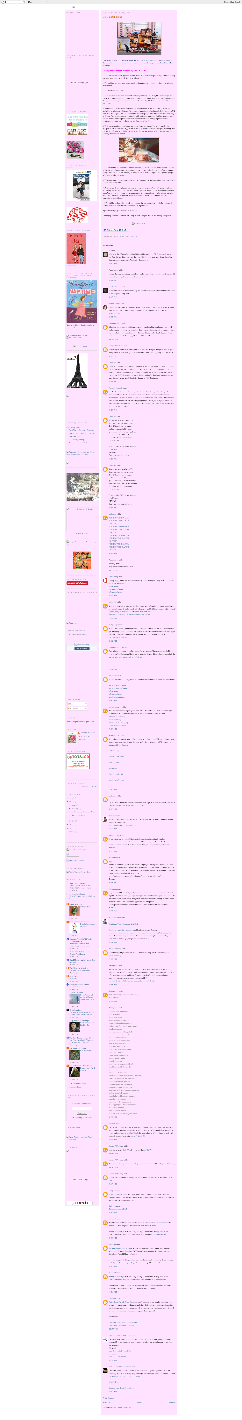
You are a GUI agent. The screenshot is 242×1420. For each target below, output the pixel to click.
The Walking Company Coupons (81, 430)
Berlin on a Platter (76, 951)
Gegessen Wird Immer (77, 954)
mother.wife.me (114, 303)
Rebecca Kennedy (116, 388)
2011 (71, 828)
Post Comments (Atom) (122, 1407)
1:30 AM (113, 809)
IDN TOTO (113, 523)
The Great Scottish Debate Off (79, 970)
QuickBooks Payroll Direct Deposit (122, 1302)
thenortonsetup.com (116, 647)
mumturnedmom (115, 323)
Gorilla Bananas (115, 286)
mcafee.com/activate (120, 637)
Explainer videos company (119, 932)
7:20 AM (113, 1391)
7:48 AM (113, 1292)
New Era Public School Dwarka (120, 1335)
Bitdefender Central (116, 756)
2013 (71, 821)
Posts (72, 704)
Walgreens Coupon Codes (78, 442)
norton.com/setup (116, 589)
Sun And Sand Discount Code (120, 1366)
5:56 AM (113, 828)
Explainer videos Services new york (122, 930)
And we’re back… (75, 987)
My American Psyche (77, 1048)
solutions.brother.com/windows (157, 1222)
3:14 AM (113, 1139)
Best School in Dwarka (117, 1356)
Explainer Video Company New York (123, 924)
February (75, 808)
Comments (74, 708)
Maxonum (113, 857)
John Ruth (113, 1244)
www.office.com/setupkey (118, 722)
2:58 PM (113, 280)
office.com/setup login (117, 725)
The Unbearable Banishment (80, 1065)
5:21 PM (113, 882)
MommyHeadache (88, 732)
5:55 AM (113, 1212)
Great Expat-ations (112, 16)
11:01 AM (113, 570)
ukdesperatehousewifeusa (79, 984)
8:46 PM (113, 410)
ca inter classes (114, 997)
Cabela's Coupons (75, 436)
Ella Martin (113, 815)
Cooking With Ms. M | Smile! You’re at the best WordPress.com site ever (80, 941)
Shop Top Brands (73, 427)
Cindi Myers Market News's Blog (82, 960)
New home (73, 978)
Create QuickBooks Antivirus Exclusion (124, 1322)
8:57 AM (113, 669)
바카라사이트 (139, 1136)
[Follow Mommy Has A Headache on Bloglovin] (77, 387)
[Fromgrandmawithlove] (82, 568)
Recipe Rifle (74, 976)
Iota (110, 250)
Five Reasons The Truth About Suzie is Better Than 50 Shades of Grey (81, 1013)
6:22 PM (113, 911)
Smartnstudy (113, 991)
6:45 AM (113, 789)
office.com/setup (115, 592)
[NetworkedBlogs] (82, 644)
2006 (71, 832)
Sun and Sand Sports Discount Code (125, 1376)
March (74, 805)
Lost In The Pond (76, 992)
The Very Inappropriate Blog (81, 1037)
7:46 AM (113, 1266)
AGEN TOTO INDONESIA (119, 518)
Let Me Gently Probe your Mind (83, 811)
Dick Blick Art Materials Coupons (82, 433)
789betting (170, 1163)
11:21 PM (113, 339)
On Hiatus (72, 962)
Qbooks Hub (113, 1298)
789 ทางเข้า (147, 1150)
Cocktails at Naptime (77, 1083)
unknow (112, 1123)
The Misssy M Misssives (78, 968)
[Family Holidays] (78, 776)
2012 (71, 824)
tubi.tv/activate (115, 981)
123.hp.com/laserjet (117, 1231)
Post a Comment (109, 1398)
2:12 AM (113, 959)
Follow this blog (82, 648)
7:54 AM (113, 1001)
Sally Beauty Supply (76, 439)
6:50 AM (113, 700)
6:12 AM (113, 618)
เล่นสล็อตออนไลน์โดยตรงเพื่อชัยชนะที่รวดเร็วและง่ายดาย (80, 886)
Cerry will (113, 1190)
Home (139, 1402)
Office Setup (113, 576)
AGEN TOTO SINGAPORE (119, 520)
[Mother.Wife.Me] (139, 223)
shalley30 (112, 602)
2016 (71, 798)
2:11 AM (113, 942)
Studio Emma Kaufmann (79, 921)
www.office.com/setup (117, 614)
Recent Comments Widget (78, 634)
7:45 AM (113, 984)
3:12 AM (113, 641)
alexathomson (114, 835)
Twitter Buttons (82, 533)
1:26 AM (113, 553)
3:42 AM (113, 263)
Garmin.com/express (116, 780)
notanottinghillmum (77, 893)
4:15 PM (113, 297)
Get (69, 634)
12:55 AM (113, 1329)
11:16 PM (113, 1153)
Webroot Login (114, 735)
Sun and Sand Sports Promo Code (121, 1388)
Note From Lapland (77, 883)
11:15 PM (113, 1167)
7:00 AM (113, 851)
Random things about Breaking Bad (87, 1024)
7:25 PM (113, 381)
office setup (113, 586)
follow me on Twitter (89, 786)
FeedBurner (87, 1117)
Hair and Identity (85, 1050)
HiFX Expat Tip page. (145, 60)
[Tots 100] (78, 768)
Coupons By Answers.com (77, 422)
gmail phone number (117, 697)
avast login (113, 768)
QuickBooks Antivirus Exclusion (121, 1325)
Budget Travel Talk (116, 345)
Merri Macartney (115, 917)
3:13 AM (113, 1184)
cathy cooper (114, 624)
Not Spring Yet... (86, 906)
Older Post (171, 1402)
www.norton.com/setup (118, 688)
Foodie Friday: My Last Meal (79, 946)
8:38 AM (113, 729)
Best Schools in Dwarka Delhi (120, 1351)
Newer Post (107, 1402)
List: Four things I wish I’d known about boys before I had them (81, 1041)
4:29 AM (113, 1117)
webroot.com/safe (115, 844)
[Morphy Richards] (74, 337)
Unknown (112, 362)
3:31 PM (113, 317)
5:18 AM (113, 595)
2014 (71, 801)
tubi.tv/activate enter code (132, 981)
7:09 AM (113, 1360)
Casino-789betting (116, 1146)
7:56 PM (113, 356)
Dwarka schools (115, 1353)
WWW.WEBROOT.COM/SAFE (138, 614)
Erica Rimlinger (75, 1010)
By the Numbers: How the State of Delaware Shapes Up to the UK (88, 997)
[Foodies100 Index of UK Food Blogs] (78, 335)
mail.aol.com (114, 762)
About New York (75, 904)
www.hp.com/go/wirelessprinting (122, 1259)
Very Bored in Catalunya (79, 1020)
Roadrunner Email (116, 774)
